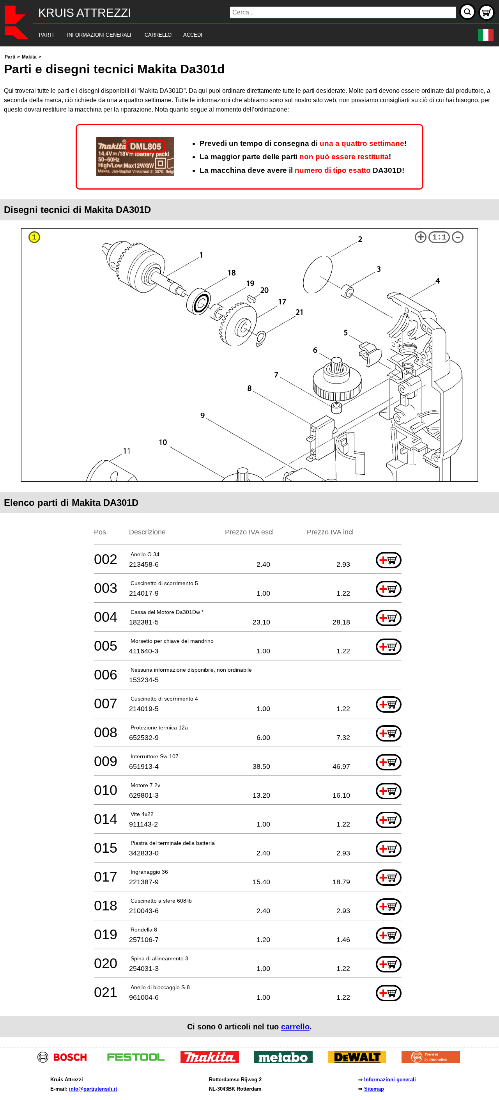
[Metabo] (286, 1060)
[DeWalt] (360, 1060)
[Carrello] (486, 12)
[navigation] (239, 35)
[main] (249, 544)
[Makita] (213, 1060)
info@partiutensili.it (93, 1089)
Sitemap (374, 1089)
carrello (295, 1026)
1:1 (439, 237)
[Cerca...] (467, 12)
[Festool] (139, 1060)
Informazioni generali (390, 1079)
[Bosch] (65, 1060)
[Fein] (434, 1060)
